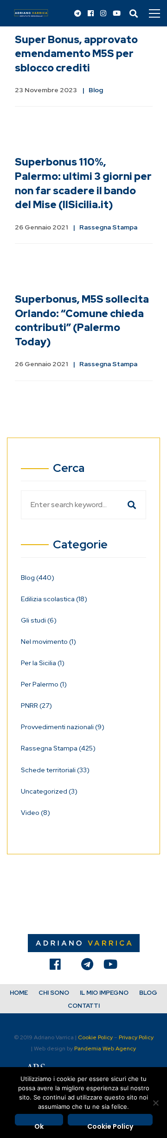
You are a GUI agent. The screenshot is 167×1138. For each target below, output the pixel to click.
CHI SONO (54, 993)
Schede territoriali (55, 770)
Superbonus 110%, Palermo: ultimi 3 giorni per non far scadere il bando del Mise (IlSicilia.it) (83, 183)
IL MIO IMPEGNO (104, 993)
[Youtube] (116, 13)
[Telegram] (78, 13)
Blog (96, 90)
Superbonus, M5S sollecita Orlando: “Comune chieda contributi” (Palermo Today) (82, 320)
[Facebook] (90, 13)
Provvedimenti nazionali (62, 727)
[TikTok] (71, 966)
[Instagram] (103, 13)
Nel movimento (48, 641)
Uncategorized (49, 791)
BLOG (148, 993)
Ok (39, 1123)
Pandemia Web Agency (105, 1048)
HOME (19, 993)
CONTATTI (84, 1006)
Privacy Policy (136, 1037)
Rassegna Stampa (108, 227)
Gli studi (39, 620)
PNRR (36, 705)
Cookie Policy (95, 1037)
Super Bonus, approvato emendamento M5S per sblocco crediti (76, 54)
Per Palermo (44, 684)
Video (35, 812)
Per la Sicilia (42, 663)
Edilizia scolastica (54, 599)
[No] (155, 1102)
